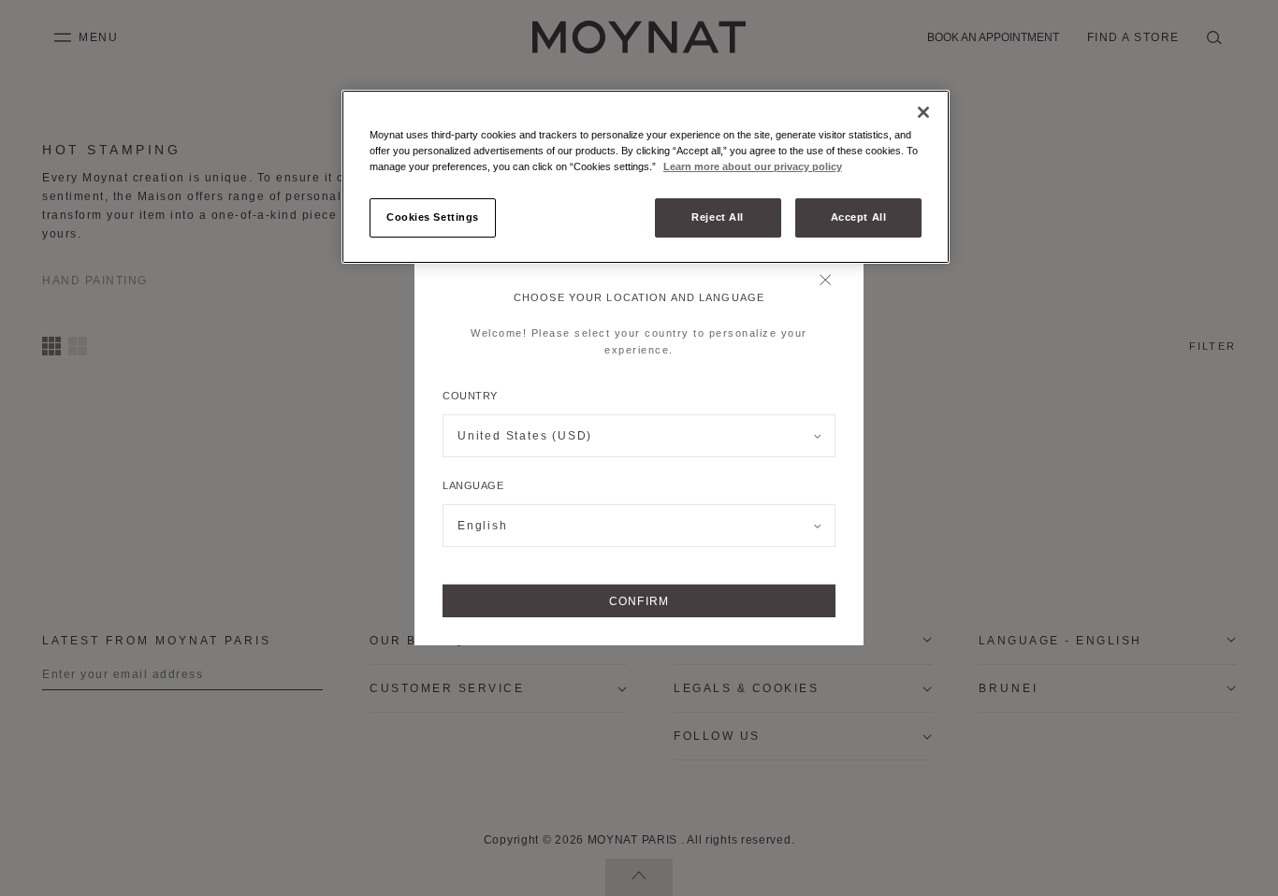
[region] (645, 177)
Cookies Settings (432, 217)
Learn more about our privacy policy (752, 166)
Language (473, 485)
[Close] (830, 281)
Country (470, 395)
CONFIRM (639, 601)
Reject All (717, 217)
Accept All (859, 217)
